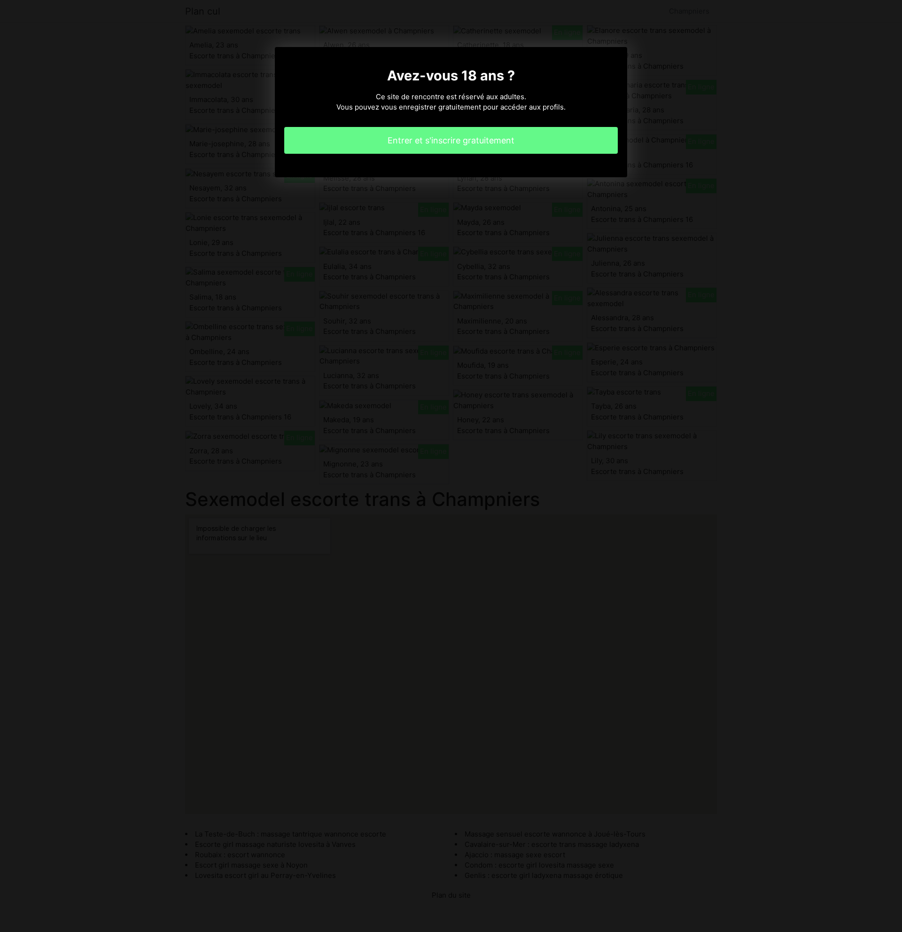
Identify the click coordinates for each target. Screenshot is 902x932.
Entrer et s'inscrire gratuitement (451, 140)
